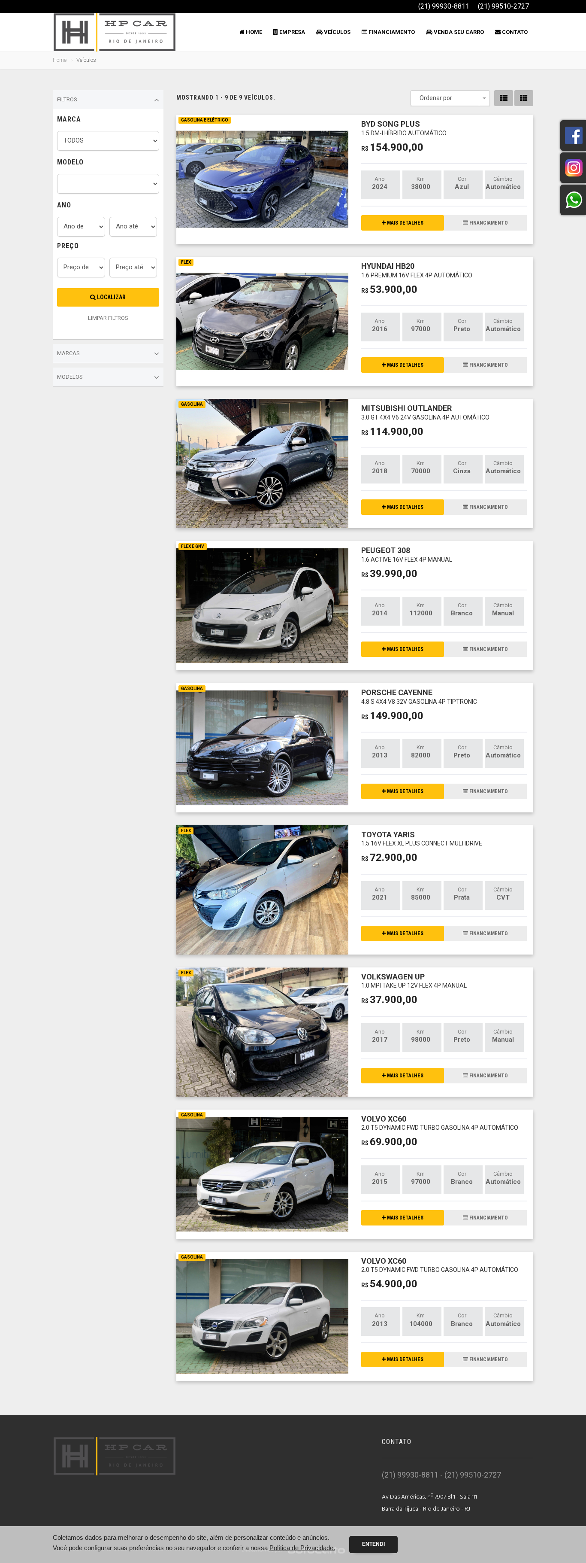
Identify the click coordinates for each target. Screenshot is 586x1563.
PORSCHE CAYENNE (419, 696)
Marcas (68, 353)
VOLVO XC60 (439, 1122)
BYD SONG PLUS (404, 127)
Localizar (111, 297)
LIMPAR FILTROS (108, 318)
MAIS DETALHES (404, 223)
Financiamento (391, 32)
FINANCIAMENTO (488, 223)
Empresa (291, 32)
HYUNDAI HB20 (416, 270)
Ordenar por (436, 97)
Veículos (336, 32)
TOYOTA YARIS (421, 838)
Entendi (373, 1544)
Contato (514, 32)
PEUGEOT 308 (406, 554)
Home (253, 32)
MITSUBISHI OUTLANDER (425, 412)
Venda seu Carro (458, 32)
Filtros (67, 99)
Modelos (70, 377)
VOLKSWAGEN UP (414, 980)
